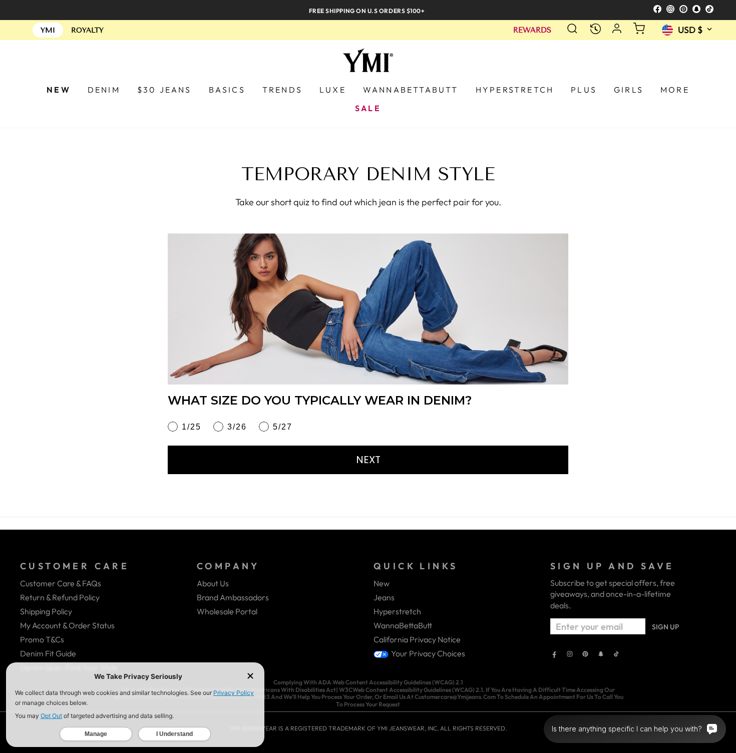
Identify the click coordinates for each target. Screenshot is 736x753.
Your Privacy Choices (427, 653)
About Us (213, 583)
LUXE (332, 90)
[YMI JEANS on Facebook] (554, 654)
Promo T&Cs (42, 639)
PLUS (584, 90)
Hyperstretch (397, 611)
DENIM (104, 90)
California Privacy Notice (417, 639)
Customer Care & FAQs (60, 583)
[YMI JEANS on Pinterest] (585, 654)
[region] (368, 10)
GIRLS (628, 90)
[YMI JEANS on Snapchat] (601, 654)
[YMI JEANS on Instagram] (570, 654)
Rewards (532, 30)
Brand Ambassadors (233, 597)
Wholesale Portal (227, 611)
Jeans (384, 597)
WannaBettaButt (403, 625)
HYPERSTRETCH (515, 90)
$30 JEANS (164, 90)
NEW (59, 90)
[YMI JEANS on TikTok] (616, 654)
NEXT (368, 460)
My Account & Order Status (67, 625)
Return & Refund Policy (60, 597)
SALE (368, 108)
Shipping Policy (46, 611)
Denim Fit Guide (48, 653)
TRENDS (282, 90)
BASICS (227, 90)
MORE (674, 90)
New (382, 583)
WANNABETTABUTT (411, 90)
